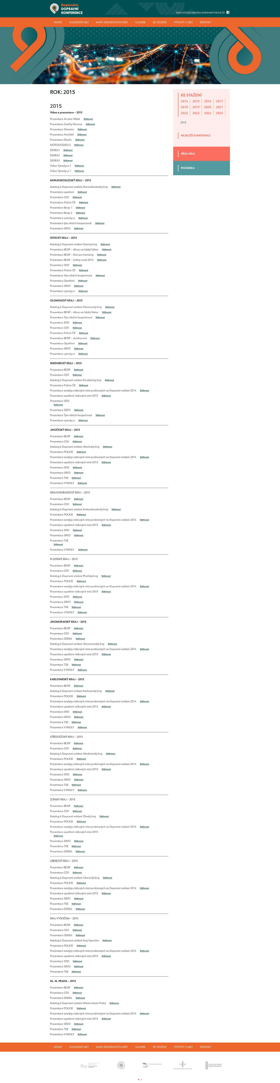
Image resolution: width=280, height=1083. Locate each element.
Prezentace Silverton (62, 129)
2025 (219, 113)
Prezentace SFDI (59, 265)
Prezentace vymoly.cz (62, 218)
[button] (138, 1079)
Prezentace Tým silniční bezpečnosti (71, 275)
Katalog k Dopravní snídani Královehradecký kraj (79, 509)
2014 (184, 101)
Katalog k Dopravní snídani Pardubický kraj (75, 380)
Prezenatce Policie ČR (62, 385)
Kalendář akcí (78, 1047)
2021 (219, 107)
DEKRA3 (55, 160)
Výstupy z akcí (183, 1047)
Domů (58, 1047)
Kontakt (205, 1047)
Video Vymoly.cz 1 (60, 166)
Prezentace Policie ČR (62, 202)
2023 (196, 113)
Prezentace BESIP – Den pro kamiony (71, 255)
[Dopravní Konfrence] (66, 9)
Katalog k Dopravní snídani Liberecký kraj (74, 878)
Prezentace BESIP (60, 370)
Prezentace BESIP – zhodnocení (68, 338)
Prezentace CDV (59, 197)
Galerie (140, 1047)
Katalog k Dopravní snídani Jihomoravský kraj (77, 644)
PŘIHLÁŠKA (188, 154)
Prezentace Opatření (62, 281)
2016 (207, 101)
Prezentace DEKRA (61, 639)
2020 (207, 107)
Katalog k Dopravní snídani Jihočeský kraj (74, 447)
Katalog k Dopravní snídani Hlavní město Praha (78, 1003)
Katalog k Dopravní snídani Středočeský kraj (76, 754)
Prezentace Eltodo (61, 140)
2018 (184, 107)
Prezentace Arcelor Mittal (65, 119)
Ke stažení (159, 1047)
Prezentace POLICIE (61, 452)
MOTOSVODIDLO (60, 145)
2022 (184, 113)
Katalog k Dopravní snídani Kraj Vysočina (74, 940)
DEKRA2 (55, 155)
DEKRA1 (55, 150)
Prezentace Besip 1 (61, 208)
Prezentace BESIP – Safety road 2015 (71, 260)
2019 (196, 107)
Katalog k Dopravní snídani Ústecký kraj (73, 244)
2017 (219, 101)
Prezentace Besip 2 (61, 213)
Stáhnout (88, 119)
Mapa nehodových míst (112, 1047)
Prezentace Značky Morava (66, 124)
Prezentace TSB (59, 478)
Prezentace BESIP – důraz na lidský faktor (74, 249)
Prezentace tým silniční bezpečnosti (71, 223)
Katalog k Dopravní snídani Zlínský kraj (73, 816)
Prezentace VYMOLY (62, 483)
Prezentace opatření (62, 192)
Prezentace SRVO (60, 228)
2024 (207, 113)
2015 (56, 106)
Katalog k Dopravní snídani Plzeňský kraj (74, 576)
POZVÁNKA (188, 168)
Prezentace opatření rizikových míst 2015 (74, 396)
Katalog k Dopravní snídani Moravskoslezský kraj (79, 187)
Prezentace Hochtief (62, 134)
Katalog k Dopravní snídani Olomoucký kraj (76, 307)
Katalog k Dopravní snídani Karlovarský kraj (76, 691)
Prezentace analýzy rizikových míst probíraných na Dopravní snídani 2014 (93, 390)
